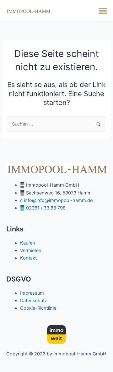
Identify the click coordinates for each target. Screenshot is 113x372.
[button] (103, 11)
